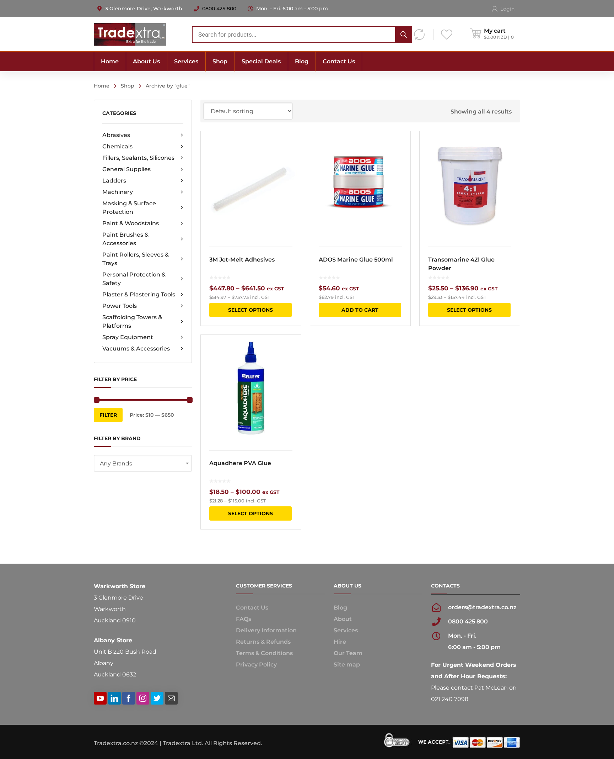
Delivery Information (266, 630)
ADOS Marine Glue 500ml (356, 259)
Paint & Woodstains (130, 223)
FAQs (243, 619)
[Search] (403, 34)
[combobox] (302, 34)
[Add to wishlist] (291, 147)
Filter (108, 415)
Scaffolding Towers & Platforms (132, 321)
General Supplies (126, 169)
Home (101, 86)
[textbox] (143, 463)
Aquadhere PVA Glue (240, 463)
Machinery (117, 192)
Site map (347, 664)
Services (346, 630)
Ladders (114, 180)
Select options (250, 310)
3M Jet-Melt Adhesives (242, 259)
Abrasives (116, 135)
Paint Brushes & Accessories (125, 239)
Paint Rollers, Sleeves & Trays (135, 259)
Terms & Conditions (264, 653)
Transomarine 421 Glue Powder (461, 264)
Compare (291, 160)
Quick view (250, 184)
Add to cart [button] (359, 310)
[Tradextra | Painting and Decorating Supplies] (130, 34)
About (343, 619)
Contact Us (252, 607)
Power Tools (119, 305)
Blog (340, 607)
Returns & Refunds (263, 641)
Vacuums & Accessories (136, 348)
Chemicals (117, 146)
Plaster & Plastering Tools (138, 294)
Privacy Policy (256, 664)
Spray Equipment (127, 337)
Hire (340, 641)
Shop (127, 86)
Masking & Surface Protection (129, 207)
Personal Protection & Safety (134, 278)
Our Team (348, 653)
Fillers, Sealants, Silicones (138, 157)
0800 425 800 (219, 8)
